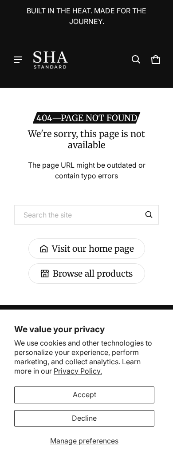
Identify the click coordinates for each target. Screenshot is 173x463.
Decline (84, 418)
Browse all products (93, 273)
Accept (84, 394)
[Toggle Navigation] (18, 59)
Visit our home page (93, 248)
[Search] (149, 215)
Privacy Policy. (78, 370)
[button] (136, 59)
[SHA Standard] (50, 60)
